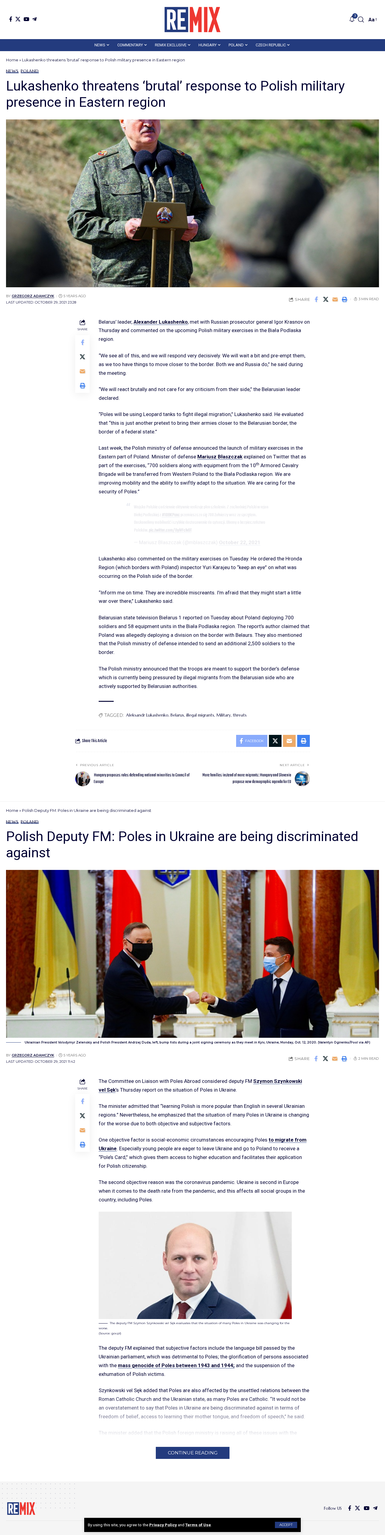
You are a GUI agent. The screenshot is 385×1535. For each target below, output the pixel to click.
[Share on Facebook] (316, 299)
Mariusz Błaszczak (219, 457)
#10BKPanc (171, 515)
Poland (30, 71)
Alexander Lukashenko (161, 322)
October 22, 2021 (239, 542)
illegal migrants (200, 715)
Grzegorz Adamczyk (33, 296)
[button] (286, 1525)
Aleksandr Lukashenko (147, 715)
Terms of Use (198, 1524)
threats (240, 715)
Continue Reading (192, 1453)
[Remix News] (192, 20)
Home (12, 59)
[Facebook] (11, 19)
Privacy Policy (163, 1524)
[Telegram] (34, 19)
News (12, 71)
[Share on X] (326, 299)
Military (223, 715)
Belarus (177, 715)
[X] (18, 19)
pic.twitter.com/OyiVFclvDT (170, 530)
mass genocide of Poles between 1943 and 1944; (176, 1365)
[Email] (335, 299)
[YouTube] (26, 19)
